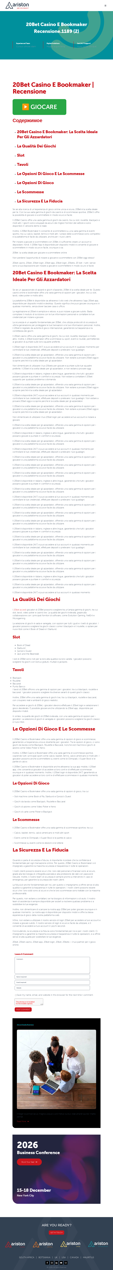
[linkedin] (56, 1263)
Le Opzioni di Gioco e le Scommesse (51, 173)
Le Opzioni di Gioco (35, 182)
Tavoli (22, 164)
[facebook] (47, 1263)
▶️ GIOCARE (39, 106)
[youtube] (61, 1263)
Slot (20, 155)
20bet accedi (20, 609)
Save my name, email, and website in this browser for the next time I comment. (55, 995)
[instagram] (52, 1263)
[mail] (66, 1263)
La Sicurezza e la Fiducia (40, 201)
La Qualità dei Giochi (36, 146)
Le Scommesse (30, 192)
